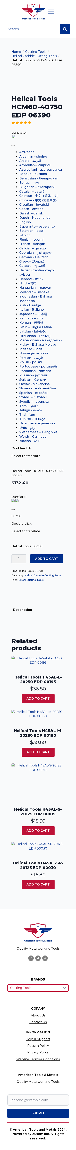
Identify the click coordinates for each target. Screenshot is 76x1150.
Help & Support (38, 1039)
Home (16, 52)
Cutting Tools (35, 52)
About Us (38, 1015)
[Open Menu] (51, 12)
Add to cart (46, 559)
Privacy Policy (38, 1052)
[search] (65, 29)
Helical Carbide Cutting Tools (34, 56)
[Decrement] (14, 559)
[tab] (22, 610)
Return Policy (38, 1046)
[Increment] (23, 559)
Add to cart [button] (38, 698)
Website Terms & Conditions (38, 1059)
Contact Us (38, 1022)
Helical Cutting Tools (30, 579)
